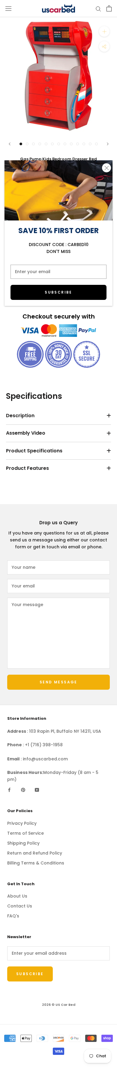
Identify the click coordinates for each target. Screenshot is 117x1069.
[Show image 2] (27, 144)
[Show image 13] (96, 144)
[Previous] (9, 144)
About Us (17, 896)
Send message (58, 682)
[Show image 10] (77, 144)
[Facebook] (9, 789)
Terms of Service (25, 833)
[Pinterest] (23, 789)
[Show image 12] (90, 144)
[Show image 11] (83, 144)
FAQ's (13, 916)
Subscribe (58, 292)
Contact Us (19, 906)
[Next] (108, 144)
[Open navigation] (8, 8)
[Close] (106, 167)
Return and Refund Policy (34, 853)
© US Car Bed (58, 1004)
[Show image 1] (21, 144)
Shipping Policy (23, 843)
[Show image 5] (46, 144)
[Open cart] (109, 8)
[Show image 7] (58, 144)
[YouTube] (37, 789)
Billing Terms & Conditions (35, 863)
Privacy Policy (22, 823)
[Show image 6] (52, 144)
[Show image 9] (71, 144)
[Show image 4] (39, 144)
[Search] (98, 8)
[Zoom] (104, 31)
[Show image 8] (65, 144)
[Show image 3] (33, 144)
